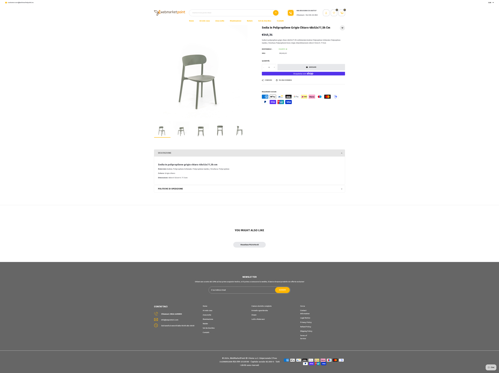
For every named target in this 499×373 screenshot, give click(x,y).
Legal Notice (305, 318)
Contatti (280, 21)
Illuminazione (208, 319)
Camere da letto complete (261, 306)
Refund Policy (305, 327)
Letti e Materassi (258, 319)
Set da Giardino (209, 328)
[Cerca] (275, 13)
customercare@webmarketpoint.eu (21, 3)
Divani (253, 315)
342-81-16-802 (312, 15)
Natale (205, 323)
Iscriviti (282, 290)
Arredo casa (207, 310)
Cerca (302, 306)
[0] (334, 13)
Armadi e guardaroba (259, 310)
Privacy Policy (306, 322)
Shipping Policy (306, 331)
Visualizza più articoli (249, 245)
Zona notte (207, 315)
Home (191, 21)
